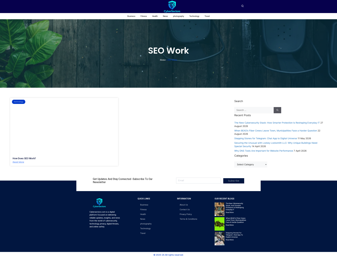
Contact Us (185, 209)
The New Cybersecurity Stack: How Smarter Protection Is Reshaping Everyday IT (277, 122)
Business (131, 16)
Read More (18, 162)
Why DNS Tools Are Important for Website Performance (263, 150)
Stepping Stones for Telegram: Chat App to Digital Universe (265, 138)
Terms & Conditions (188, 219)
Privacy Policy (186, 214)
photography (178, 16)
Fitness (144, 16)
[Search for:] (254, 110)
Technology (194, 16)
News (165, 16)
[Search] (277, 110)
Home (163, 60)
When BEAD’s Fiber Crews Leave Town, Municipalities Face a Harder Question (275, 130)
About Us (184, 205)
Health (155, 16)
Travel (207, 16)
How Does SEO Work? (24, 158)
